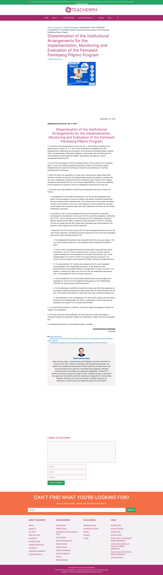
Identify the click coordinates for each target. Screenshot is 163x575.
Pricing (58, 557)
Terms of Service (117, 528)
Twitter (86, 538)
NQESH (86, 532)
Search (101, 18)
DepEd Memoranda (70, 27)
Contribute (33, 548)
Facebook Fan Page (90, 528)
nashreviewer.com (82, 3)
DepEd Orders (61, 528)
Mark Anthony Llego (81, 358)
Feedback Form (34, 541)
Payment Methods (63, 553)
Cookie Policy (116, 532)
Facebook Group (89, 525)
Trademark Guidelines (37, 551)
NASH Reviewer (69, 18)
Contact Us (33, 538)
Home (46, 18)
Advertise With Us (35, 554)
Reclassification (62, 560)
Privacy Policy (116, 525)
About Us (32, 528)
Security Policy (116, 535)
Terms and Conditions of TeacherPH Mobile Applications (120, 546)
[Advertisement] (81, 101)
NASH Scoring (61, 547)
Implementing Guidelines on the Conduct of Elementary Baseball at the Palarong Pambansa (78, 342)
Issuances (57, 27)
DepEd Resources (85, 18)
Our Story (32, 532)
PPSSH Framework (63, 550)
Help (109, 18)
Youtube (86, 535)
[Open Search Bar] (118, 18)
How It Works (61, 537)
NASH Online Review (64, 541)
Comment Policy (117, 557)
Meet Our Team (34, 535)
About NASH (61, 525)
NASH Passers (61, 544)
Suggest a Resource (36, 544)
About (54, 18)
